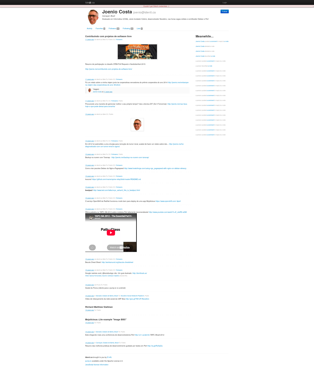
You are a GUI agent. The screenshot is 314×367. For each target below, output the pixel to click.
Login (225, 2)
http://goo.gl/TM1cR (133, 299)
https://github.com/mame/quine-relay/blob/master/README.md (116, 179)
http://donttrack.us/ (139, 273)
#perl (179, 201)
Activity (89, 28)
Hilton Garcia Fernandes (93, 276)
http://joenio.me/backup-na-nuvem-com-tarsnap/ (130, 157)
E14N (109, 357)
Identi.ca (90, 2)
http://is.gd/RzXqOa (155, 346)
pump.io (88, 361)
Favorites (100, 28)
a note (226, 41)
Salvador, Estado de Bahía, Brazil (107, 296)
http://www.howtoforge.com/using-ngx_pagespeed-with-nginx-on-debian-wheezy (155, 168)
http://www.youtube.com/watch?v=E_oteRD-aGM (168, 212)
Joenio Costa (97, 92)
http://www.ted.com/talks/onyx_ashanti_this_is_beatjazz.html (116, 190)
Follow (224, 11)
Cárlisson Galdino (113, 276)
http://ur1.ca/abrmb (142, 335)
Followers (114, 28)
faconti (104, 276)
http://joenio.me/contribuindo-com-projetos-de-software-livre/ (108, 69)
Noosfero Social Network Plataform (132, 296)
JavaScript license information (96, 364)
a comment (213, 41)
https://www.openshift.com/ (166, 201)
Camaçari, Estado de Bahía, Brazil (107, 343)
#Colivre (117, 85)
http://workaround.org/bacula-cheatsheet (117, 262)
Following (128, 28)
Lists (139, 28)
